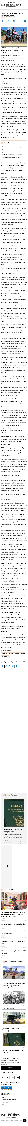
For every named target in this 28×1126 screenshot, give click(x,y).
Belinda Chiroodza (7, 981)
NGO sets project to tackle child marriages (13, 150)
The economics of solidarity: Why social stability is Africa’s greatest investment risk (14, 986)
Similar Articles (11, 795)
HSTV (3, 1104)
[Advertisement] (14, 732)
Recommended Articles (14, 961)
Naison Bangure (5, 957)
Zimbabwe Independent (14, 653)
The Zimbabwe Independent (9, 1099)
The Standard (5, 1101)
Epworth (23, 653)
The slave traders (8, 1008)
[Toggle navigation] (26, 4)
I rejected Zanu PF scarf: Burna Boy (11, 157)
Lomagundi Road (5, 656)
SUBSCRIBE (10, 1067)
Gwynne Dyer (4, 937)
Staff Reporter (5, 920)
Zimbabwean (4, 653)
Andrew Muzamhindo (6, 930)
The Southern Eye (6, 1102)
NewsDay (4, 1097)
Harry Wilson (8, 842)
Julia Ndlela (9, 18)
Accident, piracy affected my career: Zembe (13, 147)
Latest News (8, 890)
